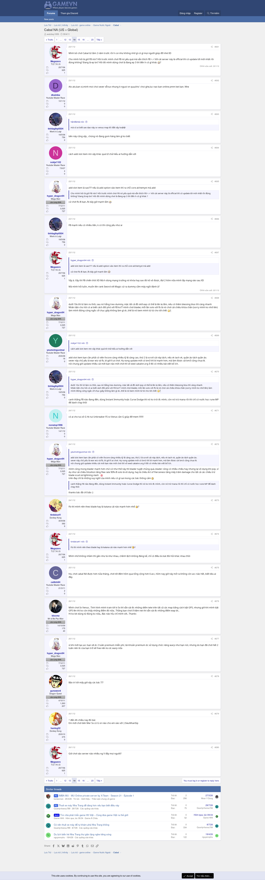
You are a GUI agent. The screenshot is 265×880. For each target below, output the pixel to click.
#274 (217, 533)
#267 (217, 252)
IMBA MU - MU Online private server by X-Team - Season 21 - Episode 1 (96, 795)
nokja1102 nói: (78, 343)
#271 (217, 410)
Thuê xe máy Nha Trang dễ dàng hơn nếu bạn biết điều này (89, 805)
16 (83, 39)
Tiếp (98, 39)
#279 (217, 713)
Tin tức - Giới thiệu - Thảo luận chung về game (94, 798)
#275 (217, 567)
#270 (217, 371)
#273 (217, 500)
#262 (217, 80)
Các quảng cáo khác (89, 808)
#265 (217, 181)
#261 (217, 46)
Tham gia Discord (69, 13)
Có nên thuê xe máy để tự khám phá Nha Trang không (81, 824)
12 (65, 39)
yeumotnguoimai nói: (81, 451)
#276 (217, 601)
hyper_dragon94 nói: (81, 260)
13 (70, 39)
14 (74, 39)
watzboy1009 (53, 34)
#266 (217, 218)
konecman (58, 798)
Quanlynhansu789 (62, 808)
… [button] (61, 39)
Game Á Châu (91, 818)
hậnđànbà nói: (77, 121)
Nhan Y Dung (207, 798)
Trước (50, 39)
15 (79, 39)
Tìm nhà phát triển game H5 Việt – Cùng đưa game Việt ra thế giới (94, 815)
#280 (217, 747)
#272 (217, 444)
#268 (217, 297)
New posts (49, 19)
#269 (217, 335)
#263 (217, 114)
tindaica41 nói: (78, 541)
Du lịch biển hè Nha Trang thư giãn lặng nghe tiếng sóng (82, 834)
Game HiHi (59, 818)
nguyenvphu (59, 837)
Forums (51, 13)
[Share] (212, 47)
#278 (217, 676)
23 (92, 39)
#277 (217, 638)
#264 (217, 147)
